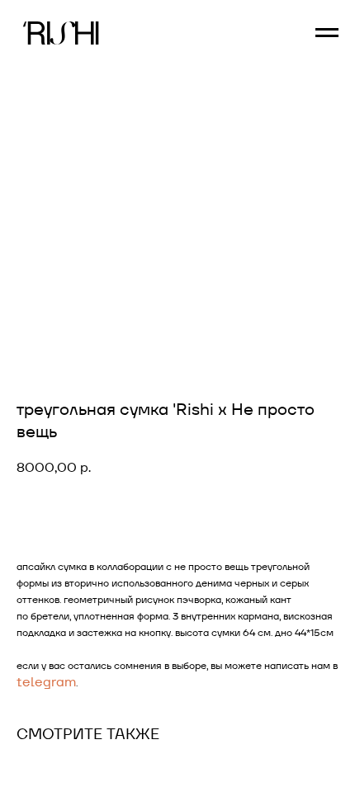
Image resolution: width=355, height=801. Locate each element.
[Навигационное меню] (326, 33)
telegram (46, 681)
